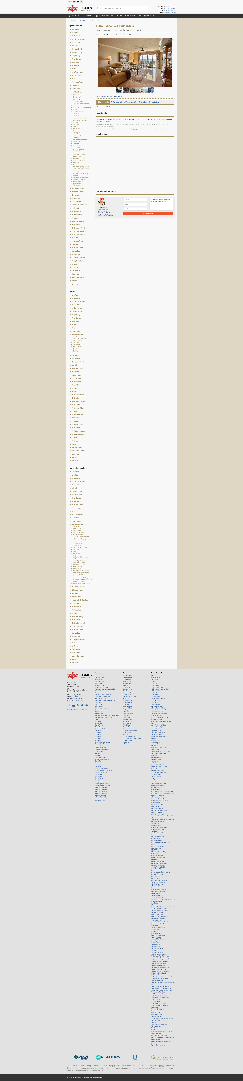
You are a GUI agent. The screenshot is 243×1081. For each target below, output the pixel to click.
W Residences (76, 185)
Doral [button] (73, 79)
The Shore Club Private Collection (161, 988)
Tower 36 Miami (155, 999)
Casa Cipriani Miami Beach (159, 748)
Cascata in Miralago (129, 693)
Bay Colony (76, 337)
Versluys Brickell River (157, 1020)
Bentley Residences (157, 734)
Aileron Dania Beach (157, 712)
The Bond (98, 766)
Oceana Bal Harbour (101, 729)
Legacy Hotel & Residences (159, 827)
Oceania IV (98, 736)
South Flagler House (157, 941)
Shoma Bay (154, 926)
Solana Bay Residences (158, 935)
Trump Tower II (99, 780)
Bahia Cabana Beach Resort (80, 120)
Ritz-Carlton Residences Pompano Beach (163, 899)
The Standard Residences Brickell (161, 994)
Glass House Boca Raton (158, 799)
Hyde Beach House (100, 698)
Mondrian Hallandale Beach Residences (107, 715)
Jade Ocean (98, 704)
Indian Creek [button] (76, 198)
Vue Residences (77, 183)
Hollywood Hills (127, 702)
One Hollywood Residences (159, 869)
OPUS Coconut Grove (157, 855)
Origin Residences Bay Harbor (159, 880)
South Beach (127, 732)
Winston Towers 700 (101, 799)
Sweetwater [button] (75, 271)
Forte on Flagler (155, 789)
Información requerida (105, 96)
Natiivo (153, 844)
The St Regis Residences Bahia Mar (82, 177)
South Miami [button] (75, 254)
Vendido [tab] (144, 102)
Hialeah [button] (74, 365)
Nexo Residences (156, 848)
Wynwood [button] (74, 284)
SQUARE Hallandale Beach (159, 908)
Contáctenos (85, 709)
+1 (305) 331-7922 (171, 6)
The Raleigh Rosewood (157, 975)
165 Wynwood (155, 685)
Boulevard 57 (155, 738)
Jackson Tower (77, 141)
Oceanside (98, 740)
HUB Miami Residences (157, 804)
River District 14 (155, 903)
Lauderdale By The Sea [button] (79, 205)
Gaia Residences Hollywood (159, 797)
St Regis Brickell (155, 944)
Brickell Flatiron (99, 691)
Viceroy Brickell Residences (159, 1024)
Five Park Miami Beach (157, 785)
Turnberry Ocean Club (101, 784)
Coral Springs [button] (76, 62)
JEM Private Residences (158, 818)
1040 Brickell (154, 693)
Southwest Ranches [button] (78, 258)
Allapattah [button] (75, 29)
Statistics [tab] (155, 102)
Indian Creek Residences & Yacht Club (162, 816)
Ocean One (98, 721)
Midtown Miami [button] (76, 215)
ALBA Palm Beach (156, 706)
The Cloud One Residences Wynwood (162, 958)
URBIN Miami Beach (157, 1014)
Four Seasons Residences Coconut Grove (163, 793)
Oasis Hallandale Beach (158, 857)
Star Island (126, 734)
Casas (125, 673)
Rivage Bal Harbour (156, 901)
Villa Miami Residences (157, 1030)
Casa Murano (76, 128)
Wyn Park (153, 1043)
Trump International (101, 772)
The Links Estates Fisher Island (132, 738)
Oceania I (98, 730)
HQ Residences (155, 802)
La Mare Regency (156, 825)
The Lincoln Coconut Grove (159, 969)
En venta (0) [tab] (104, 102)
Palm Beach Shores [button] (78, 235)
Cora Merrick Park (156, 761)
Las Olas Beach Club (78, 145)
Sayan (97, 763)
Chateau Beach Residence (103, 695)
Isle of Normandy (128, 706)
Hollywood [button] (75, 195)
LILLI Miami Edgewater (157, 821)
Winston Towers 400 (101, 793)
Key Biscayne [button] (76, 202)
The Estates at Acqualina (158, 963)
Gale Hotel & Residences (102, 696)
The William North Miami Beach (160, 997)
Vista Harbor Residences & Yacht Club (162, 1032)
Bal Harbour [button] (75, 36)
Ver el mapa (118, 96)
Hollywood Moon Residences (159, 810)
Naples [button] (74, 391)
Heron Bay (126, 698)
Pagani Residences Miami (158, 882)
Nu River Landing (77, 156)
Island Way (126, 704)
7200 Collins (154, 702)
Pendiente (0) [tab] (131, 102)
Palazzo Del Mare (100, 744)
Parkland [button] (74, 238)
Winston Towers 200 (101, 789)
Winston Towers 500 (101, 795)
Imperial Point (76, 344)
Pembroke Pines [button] (77, 241)
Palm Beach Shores (101, 676)
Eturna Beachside (156, 782)
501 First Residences (157, 687)
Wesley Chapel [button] (76, 447)
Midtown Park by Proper (158, 837)
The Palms (75, 175)
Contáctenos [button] (150, 16)
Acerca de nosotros (73, 709)
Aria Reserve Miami (156, 719)
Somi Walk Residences (157, 939)
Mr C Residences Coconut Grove (104, 717)
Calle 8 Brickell (155, 746)
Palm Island (126, 725)
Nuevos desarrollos (157, 673)
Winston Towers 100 (101, 787)
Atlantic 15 (126, 685)
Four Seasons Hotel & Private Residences (163, 791)
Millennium (98, 712)
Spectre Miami (155, 943)
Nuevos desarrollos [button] (105, 16)
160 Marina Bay (77, 96)
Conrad (75, 130)
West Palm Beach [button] (77, 277)
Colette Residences (156, 757)
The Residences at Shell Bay (159, 979)
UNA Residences (156, 1011)
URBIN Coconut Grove (157, 1013)
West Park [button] (75, 454)
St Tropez (98, 765)
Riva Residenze (77, 164)
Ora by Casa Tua (156, 878)
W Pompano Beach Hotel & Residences (162, 1037)
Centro (97, 693)
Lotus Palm (126, 717)
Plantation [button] (75, 244)
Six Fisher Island (155, 929)
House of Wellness (156, 812)
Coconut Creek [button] (76, 49)
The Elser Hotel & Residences (104, 770)
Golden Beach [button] (76, 359)
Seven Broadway (156, 920)
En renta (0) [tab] (117, 102)
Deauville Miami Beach (157, 765)
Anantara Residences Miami (159, 717)
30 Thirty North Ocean (78, 100)
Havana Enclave (155, 806)
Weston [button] (74, 281)
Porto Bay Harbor (156, 893)
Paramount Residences (79, 160)
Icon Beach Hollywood (157, 814)
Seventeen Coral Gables (158, 924)
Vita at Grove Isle (156, 1033)
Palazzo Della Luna (101, 748)
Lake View (126, 712)
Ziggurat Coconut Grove (158, 1045)
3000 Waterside (77, 98)
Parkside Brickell (156, 888)
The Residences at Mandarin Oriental (162, 977)
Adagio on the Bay (77, 105)
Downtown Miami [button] (77, 82)
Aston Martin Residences (102, 687)
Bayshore (75, 122)
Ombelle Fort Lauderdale (79, 158)
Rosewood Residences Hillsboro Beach (162, 907)
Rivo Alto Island (127, 729)
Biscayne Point (127, 689)
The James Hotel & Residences (160, 967)
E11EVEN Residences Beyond (159, 772)
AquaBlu (75, 109)
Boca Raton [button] (75, 42)
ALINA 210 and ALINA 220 (158, 708)
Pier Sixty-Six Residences (79, 162)
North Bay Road (127, 723)
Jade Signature (99, 706)
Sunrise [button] (74, 264)
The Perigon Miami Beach (158, 973)
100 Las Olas (76, 94)
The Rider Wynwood (157, 980)
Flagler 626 (75, 134)
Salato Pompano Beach (158, 912)
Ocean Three (99, 725)
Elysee (153, 778)
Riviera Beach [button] (76, 251)
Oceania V (98, 738)
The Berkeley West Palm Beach (160, 956)
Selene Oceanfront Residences (81, 168)
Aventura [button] (74, 33)
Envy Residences (156, 780)
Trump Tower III (99, 782)
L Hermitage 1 (76, 151)
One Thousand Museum (102, 742)
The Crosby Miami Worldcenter (160, 960)
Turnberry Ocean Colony (102, 785)
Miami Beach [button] (76, 211)
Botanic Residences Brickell (159, 736)
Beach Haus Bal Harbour (158, 732)
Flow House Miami (156, 787)
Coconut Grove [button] (76, 52)
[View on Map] (140, 30)
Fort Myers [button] (75, 355)
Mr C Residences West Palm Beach (161, 842)
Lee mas (135, 129)
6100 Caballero (155, 700)
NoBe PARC (154, 850)
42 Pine (153, 681)
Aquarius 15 (76, 113)
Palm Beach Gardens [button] (78, 231)
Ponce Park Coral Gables (158, 891)
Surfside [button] (74, 267)
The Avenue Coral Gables (158, 954)
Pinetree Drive (127, 727)
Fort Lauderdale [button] (77, 92)
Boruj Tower (76, 124)
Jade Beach (98, 702)
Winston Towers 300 (101, 791)
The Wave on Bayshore (79, 179)
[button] (172, 39)
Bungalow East (77, 126)
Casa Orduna (127, 691)
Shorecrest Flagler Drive (158, 927)
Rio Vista (75, 350)
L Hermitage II (76, 153)
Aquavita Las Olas (77, 115)
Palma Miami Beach (157, 886)
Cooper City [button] (75, 56)
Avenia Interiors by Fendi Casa (160, 727)
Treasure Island (127, 740)
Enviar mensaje (148, 213)
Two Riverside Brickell (157, 1009)
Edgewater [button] (75, 85)
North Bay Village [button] (77, 221)
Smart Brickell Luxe (156, 933)
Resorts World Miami (157, 895)
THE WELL (154, 950)
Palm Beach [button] (75, 405)
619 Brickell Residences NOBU (160, 689)
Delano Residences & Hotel (159, 766)
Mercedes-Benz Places (158, 835)
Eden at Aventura (156, 776)
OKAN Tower (154, 854)
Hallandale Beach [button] (77, 188)
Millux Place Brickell (156, 840)
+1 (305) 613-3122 (171, 8)
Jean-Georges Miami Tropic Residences (162, 819)
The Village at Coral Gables (159, 996)
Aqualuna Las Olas (78, 111)
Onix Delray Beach (156, 876)
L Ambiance (76, 143)
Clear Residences (156, 755)
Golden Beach (127, 679)
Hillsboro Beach (99, 677)
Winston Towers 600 (101, 797)
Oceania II (98, 732)
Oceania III (98, 734)
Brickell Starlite (155, 742)
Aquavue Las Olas (77, 117)
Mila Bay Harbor (155, 838)
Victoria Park (76, 352)
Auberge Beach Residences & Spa (82, 119)
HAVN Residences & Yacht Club (160, 801)
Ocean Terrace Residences (159, 863)
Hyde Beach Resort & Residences (105, 700)
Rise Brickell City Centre (102, 757)
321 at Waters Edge (78, 102)
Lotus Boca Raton (128, 713)
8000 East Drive (155, 704)
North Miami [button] (75, 225)
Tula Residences (156, 1001)
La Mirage (126, 710)
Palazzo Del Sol (100, 746)
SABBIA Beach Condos (102, 759)
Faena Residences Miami (158, 784)
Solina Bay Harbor (156, 937)
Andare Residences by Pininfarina (82, 107)
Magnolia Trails (127, 719)
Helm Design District (157, 808)
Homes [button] (89, 16)
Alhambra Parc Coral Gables (159, 713)
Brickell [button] (74, 46)
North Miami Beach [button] (78, 228)
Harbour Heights (77, 342)
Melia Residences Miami (158, 833)
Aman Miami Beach (157, 715)
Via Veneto (126, 742)
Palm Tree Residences (157, 884)
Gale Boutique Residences (80, 139)
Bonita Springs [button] (76, 308)
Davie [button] (73, 69)
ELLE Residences (156, 774)
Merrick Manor (99, 710)
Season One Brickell (157, 914)
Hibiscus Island (127, 700)
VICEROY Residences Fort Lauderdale (82, 181)
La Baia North (155, 823)
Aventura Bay (127, 687)
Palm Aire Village (77, 346)
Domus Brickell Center (157, 770)
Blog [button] (120, 16)
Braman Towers (155, 740)
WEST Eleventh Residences (159, 1035)
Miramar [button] (74, 218)
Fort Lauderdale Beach (78, 340)
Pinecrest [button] (75, 418)
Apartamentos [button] (76, 16)
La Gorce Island (127, 708)
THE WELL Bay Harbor (157, 952)
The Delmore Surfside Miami (159, 961)
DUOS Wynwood (155, 763)
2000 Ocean (98, 683)
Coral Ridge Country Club (79, 338)
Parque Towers (99, 751)
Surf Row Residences (157, 948)
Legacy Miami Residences (158, 829)
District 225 (154, 768)
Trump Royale (99, 776)
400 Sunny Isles (100, 681)
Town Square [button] (75, 274)
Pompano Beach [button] (77, 248)
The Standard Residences (158, 992)
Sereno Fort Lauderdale (79, 170)
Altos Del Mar (127, 683)
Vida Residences (156, 1026)
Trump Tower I (99, 778)
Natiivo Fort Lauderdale (79, 155)
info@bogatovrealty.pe (169, 12)
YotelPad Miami (100, 801)
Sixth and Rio (76, 172)
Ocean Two (98, 723)
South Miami (99, 679)
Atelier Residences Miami (158, 725)
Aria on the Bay (99, 685)
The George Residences (130, 736)
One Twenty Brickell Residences (160, 872)
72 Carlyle (154, 683)
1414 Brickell (154, 695)
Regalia (97, 755)
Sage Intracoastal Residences (81, 166)
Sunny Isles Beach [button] (78, 261)
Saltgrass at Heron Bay (130, 730)
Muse (97, 719)
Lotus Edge (126, 715)
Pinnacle (97, 753)
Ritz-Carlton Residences (158, 897)
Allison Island (127, 681)
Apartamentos (99, 673)
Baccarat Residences (157, 729)
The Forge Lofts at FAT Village (80, 173)
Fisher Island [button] (76, 89)
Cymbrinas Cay (77, 132)
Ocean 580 (154, 859)
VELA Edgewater (156, 1016)
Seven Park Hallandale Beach (159, 922)
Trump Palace (99, 774)
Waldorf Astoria (155, 1039)
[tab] (81, 29)
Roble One (154, 905)
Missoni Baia (99, 713)
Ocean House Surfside (157, 861)
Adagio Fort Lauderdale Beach (81, 103)
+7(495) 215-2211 (171, 10)
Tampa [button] (73, 444)
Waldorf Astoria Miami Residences (161, 1041)
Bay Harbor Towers (156, 730)
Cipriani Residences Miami (158, 753)
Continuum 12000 (156, 759)
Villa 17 (125, 744)
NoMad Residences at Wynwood (160, 852)
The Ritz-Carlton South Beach (160, 986)
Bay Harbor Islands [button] (78, 39)
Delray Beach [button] (76, 75)
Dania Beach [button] (75, 65)
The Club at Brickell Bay (102, 768)
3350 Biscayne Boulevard (158, 698)
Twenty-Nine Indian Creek (158, 1003)
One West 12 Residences (158, 874)
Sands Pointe (99, 761)
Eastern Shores (127, 695)
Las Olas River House (78, 149)
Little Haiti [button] (75, 208)
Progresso (75, 348)
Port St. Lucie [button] (76, 428)
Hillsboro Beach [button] (77, 192)
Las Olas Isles (76, 147)
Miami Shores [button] (76, 385)
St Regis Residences (157, 946)
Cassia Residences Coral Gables (160, 751)
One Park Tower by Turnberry (159, 871)
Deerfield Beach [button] (77, 72)
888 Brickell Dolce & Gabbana (159, 691)
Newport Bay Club (128, 721)
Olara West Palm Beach (158, 865)
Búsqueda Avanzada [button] (134, 16)
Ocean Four (98, 727)
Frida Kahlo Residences (157, 795)
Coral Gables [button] (76, 59)
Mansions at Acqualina (102, 708)
